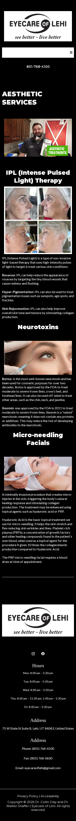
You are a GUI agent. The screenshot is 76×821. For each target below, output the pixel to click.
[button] (70, 52)
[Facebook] (43, 653)
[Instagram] (33, 653)
